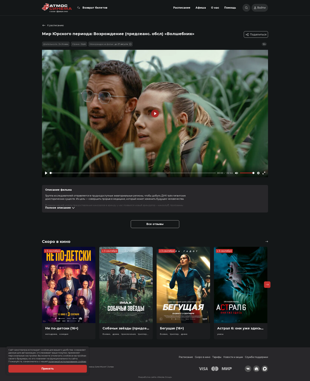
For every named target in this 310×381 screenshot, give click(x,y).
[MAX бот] (265, 368)
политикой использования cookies (67, 361)
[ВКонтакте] (248, 368)
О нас (215, 7)
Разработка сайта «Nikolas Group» (155, 377)
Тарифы (216, 357)
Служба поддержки (256, 357)
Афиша (201, 7)
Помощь (230, 7)
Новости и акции (233, 357)
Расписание (181, 7)
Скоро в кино (202, 357)
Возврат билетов (95, 7)
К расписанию (55, 25)
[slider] (133, 172)
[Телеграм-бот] (256, 368)
